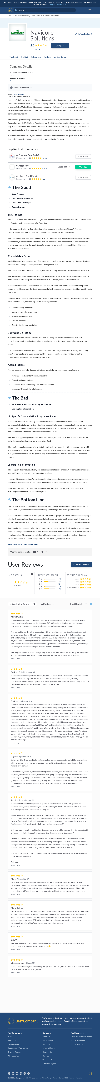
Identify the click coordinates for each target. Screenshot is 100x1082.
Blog (10, 1036)
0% (59, 584)
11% (59, 579)
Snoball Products (78, 1040)
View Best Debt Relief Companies (23, 544)
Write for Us (47, 1060)
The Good (13, 57)
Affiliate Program (49, 1064)
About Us (46, 1036)
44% (59, 589)
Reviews (47, 57)
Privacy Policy (46, 1078)
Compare (60, 45)
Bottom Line (36, 57)
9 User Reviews (40, 50)
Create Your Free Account (81, 1036)
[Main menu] (89, 10)
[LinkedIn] (25, 1073)
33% (59, 581)
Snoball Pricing (77, 1044)
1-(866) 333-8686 (64, 167)
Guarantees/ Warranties (18, 1048)
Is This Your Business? (83, 34)
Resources (12, 1040)
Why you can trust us (58, 5)
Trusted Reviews (14, 1052)
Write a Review (60, 57)
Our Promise (47, 1040)
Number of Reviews (17, 78)
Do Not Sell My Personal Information (71, 1078)
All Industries (13, 1056)
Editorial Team (48, 1048)
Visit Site (83, 167)
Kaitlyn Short (19, 94)
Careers (45, 1056)
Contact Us (47, 1052)
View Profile (83, 156)
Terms (55, 1078)
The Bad (24, 57)
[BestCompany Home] (10, 10)
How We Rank (13, 1044)
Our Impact (47, 1044)
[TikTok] (28, 1073)
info (32, 574)
